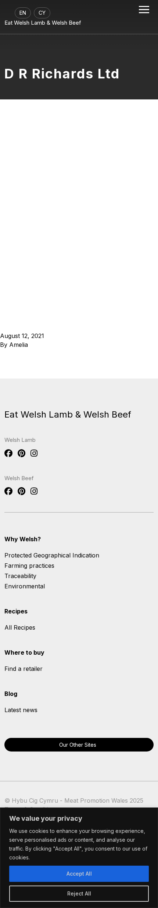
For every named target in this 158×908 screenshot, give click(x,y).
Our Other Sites (77, 745)
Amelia (18, 344)
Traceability (20, 576)
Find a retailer (23, 668)
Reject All (79, 893)
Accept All (79, 873)
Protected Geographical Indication (51, 555)
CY (42, 13)
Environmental (24, 586)
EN (22, 13)
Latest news (20, 710)
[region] (79, 857)
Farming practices (29, 565)
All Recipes (19, 627)
